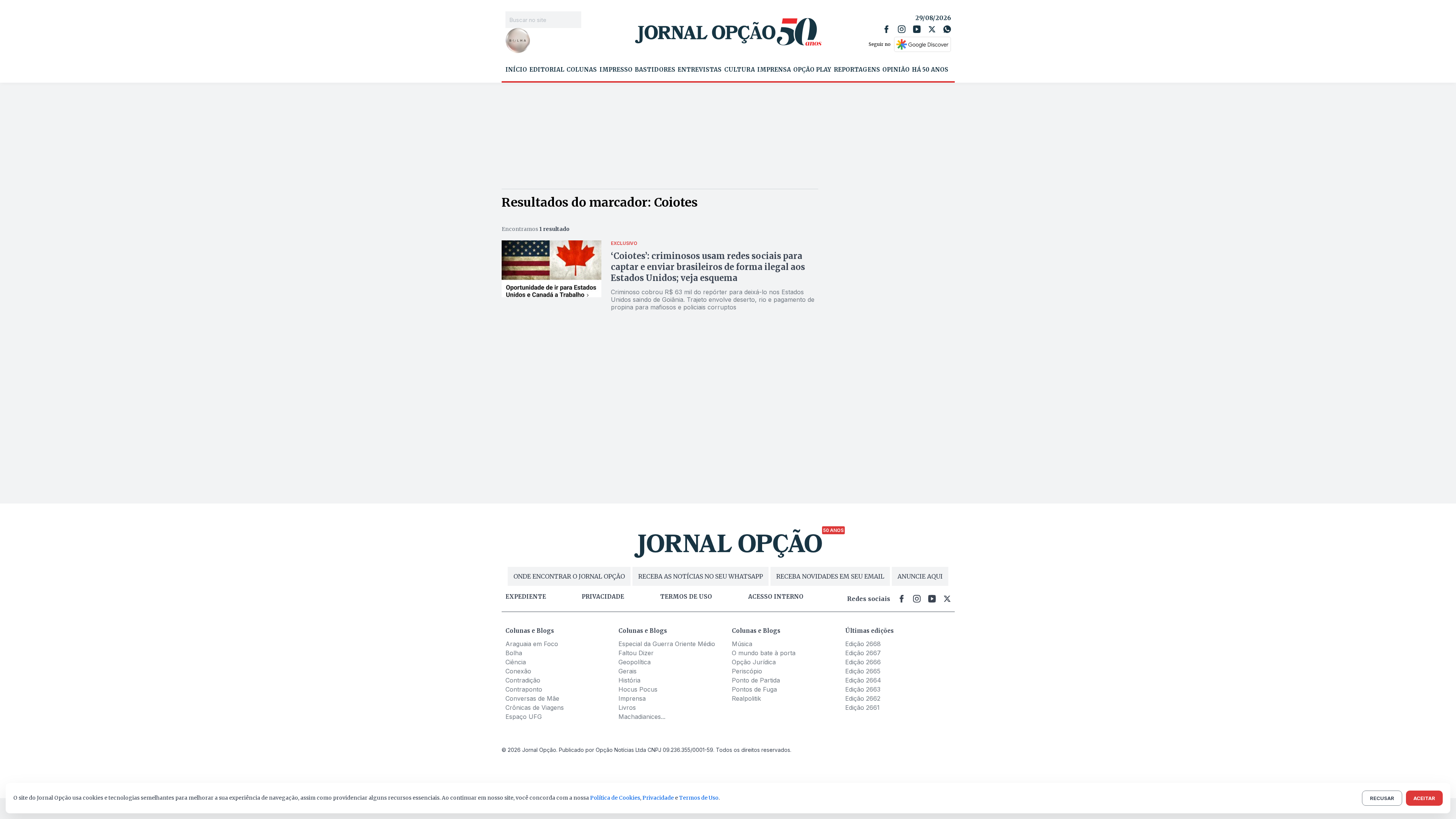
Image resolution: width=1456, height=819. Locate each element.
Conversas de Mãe (532, 698)
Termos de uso (686, 596)
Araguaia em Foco (531, 644)
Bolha (513, 653)
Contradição (522, 680)
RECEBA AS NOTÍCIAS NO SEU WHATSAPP (700, 576)
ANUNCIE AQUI (920, 576)
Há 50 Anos (930, 69)
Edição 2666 (863, 662)
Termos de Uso (699, 797)
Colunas (581, 69)
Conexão (518, 671)
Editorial (546, 69)
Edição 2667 (863, 653)
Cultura (739, 69)
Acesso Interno (775, 596)
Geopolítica (634, 662)
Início (516, 69)
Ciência (515, 662)
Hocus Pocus (637, 689)
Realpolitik (746, 698)
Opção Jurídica (754, 662)
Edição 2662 (862, 698)
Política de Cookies (615, 797)
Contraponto (523, 689)
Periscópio (747, 671)
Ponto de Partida (756, 680)
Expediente (525, 596)
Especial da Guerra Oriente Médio (666, 644)
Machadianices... (641, 716)
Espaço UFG (523, 716)
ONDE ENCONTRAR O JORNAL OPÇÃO (569, 576)
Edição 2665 (862, 671)
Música (742, 644)
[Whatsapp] (947, 29)
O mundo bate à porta (763, 653)
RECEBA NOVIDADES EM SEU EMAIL (830, 576)
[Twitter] (932, 29)
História (629, 680)
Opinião (896, 69)
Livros (627, 707)
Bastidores (655, 69)
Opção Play (812, 69)
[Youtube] (917, 29)
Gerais (627, 671)
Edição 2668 (863, 644)
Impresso (615, 69)
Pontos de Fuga (754, 689)
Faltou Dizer (636, 653)
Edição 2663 (862, 689)
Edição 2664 (863, 680)
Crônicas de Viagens (534, 707)
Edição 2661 (862, 707)
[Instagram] (901, 29)
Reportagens (857, 69)
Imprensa (774, 69)
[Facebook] (886, 29)
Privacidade (603, 596)
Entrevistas (700, 69)
